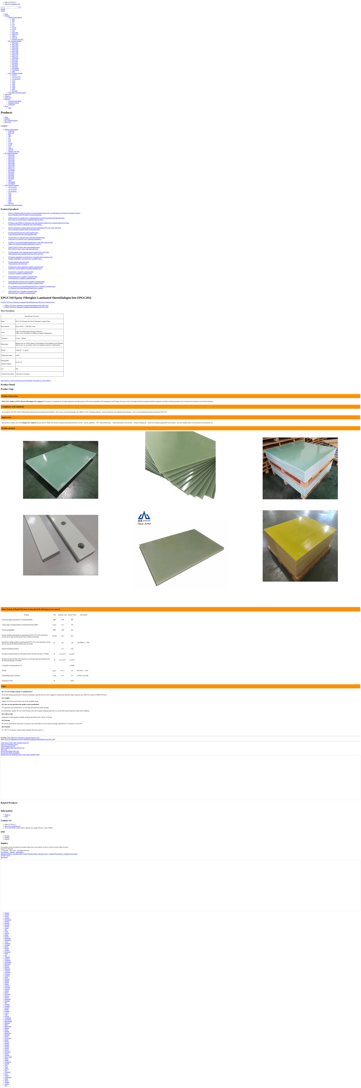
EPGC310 (15, 54)
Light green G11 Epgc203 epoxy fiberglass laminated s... (25, 239)
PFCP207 (15, 66)
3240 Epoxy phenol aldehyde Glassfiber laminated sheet (25, 268)
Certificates (11, 104)
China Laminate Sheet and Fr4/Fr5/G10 (12, 748)
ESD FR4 (15, 32)
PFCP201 (15, 61)
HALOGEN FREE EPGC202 (10, 751)
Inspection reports (13, 103)
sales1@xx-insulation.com (12, 826)
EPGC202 (15, 44)
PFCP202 (15, 63)
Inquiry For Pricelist (7, 849)
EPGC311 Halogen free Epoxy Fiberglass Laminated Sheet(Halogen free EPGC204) (30, 739)
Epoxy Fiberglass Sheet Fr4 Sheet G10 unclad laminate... (25, 215)
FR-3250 (14, 91)
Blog (9, 108)
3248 (13, 87)
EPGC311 (15, 56)
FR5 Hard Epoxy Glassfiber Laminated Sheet (21, 293)
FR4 (13, 19)
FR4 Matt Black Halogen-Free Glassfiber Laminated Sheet (25, 283)
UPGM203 (15, 68)
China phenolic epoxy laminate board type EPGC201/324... (26, 254)
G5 (13, 22)
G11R (14, 29)
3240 (13, 82)
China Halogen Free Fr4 (8, 746)
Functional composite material (17, 92)
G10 (13, 24)
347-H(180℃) (16, 79)
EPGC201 (15, 43)
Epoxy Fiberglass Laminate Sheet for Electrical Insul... (24, 229)
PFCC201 (15, 60)
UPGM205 (15, 70)
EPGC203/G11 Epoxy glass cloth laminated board (23, 249)
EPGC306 (15, 51)
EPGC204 (15, 48)
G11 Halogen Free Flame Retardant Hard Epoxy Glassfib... (26, 288)
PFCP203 (15, 65)
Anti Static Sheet (17, 854)
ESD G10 (15, 34)
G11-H (14, 27)
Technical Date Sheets (14, 101)
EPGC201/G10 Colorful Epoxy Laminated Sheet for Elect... (26, 219)
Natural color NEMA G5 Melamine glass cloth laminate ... (25, 224)
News (6, 106)
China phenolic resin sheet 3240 (17, 264)
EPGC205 (15, 49)
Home (6, 14)
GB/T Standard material (15, 73)
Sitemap (12, 852)
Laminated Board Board (55, 854)
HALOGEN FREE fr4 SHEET (10, 753)
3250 (13, 89)
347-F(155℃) (16, 77)
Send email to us (6, 380)
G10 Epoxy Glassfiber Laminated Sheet (20, 273)
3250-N (14, 75)
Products (7, 16)
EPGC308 (15, 53)
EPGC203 (15, 46)
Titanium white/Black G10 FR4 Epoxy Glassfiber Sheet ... (25, 259)
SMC (13, 71)
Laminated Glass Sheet (70, 854)
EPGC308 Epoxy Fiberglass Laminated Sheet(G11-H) (23, 737)
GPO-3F (14, 38)
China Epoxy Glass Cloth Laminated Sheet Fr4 (15, 743)
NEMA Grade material (15, 17)
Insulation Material (6, 854)
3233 (13, 81)
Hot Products (5, 852)
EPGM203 (15, 58)
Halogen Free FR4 (17, 39)
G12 (13, 31)
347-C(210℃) (12, 187)
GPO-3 (14, 36)
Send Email (4, 857)
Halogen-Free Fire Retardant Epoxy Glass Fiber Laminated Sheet (20, 754)
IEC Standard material (14, 41)
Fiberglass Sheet (43, 854)
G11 (13, 26)
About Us (7, 96)
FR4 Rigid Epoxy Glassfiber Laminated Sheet (22, 278)
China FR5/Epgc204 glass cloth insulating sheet (22, 234)
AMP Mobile (20, 852)
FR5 (13, 21)
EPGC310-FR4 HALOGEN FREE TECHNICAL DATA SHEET (31, 380)
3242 (13, 86)
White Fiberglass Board (30, 854)
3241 (13, 84)
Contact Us (8, 98)
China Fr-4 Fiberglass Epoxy (9, 744)
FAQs (6, 816)
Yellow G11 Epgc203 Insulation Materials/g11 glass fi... (24, 244)
